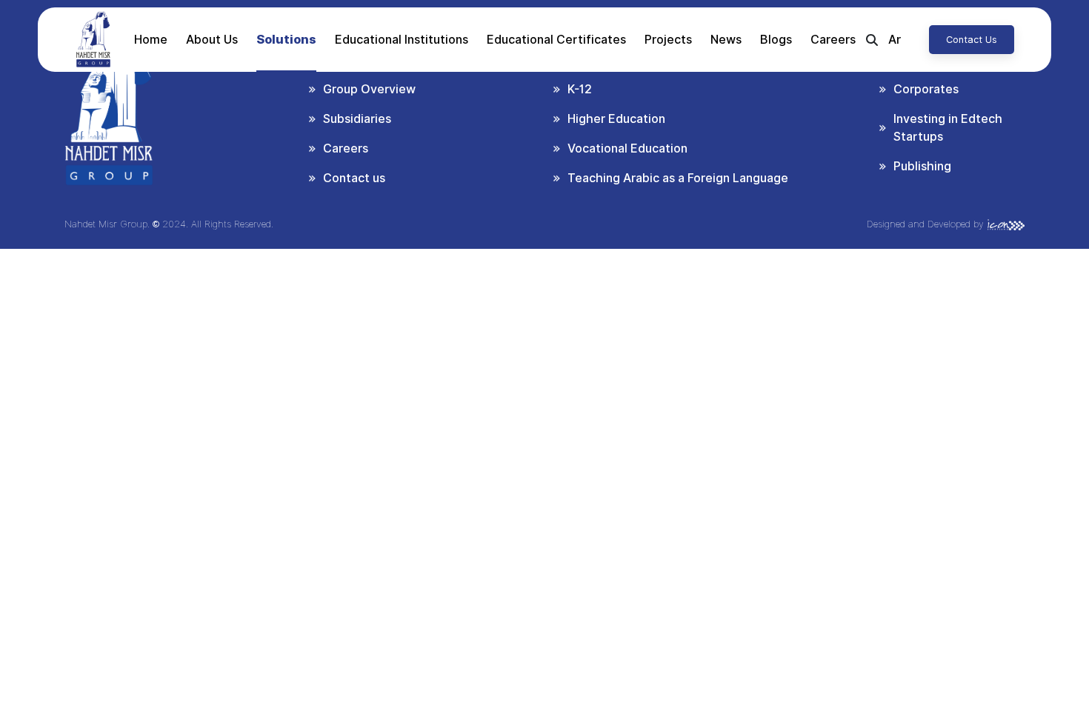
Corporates (926, 89)
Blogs (776, 40)
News (726, 40)
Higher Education (616, 119)
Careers (833, 40)
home (150, 40)
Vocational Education (627, 148)
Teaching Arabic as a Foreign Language (677, 178)
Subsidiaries (357, 119)
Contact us (971, 39)
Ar (894, 40)
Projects (668, 40)
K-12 (579, 89)
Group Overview (369, 89)
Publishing (922, 166)
